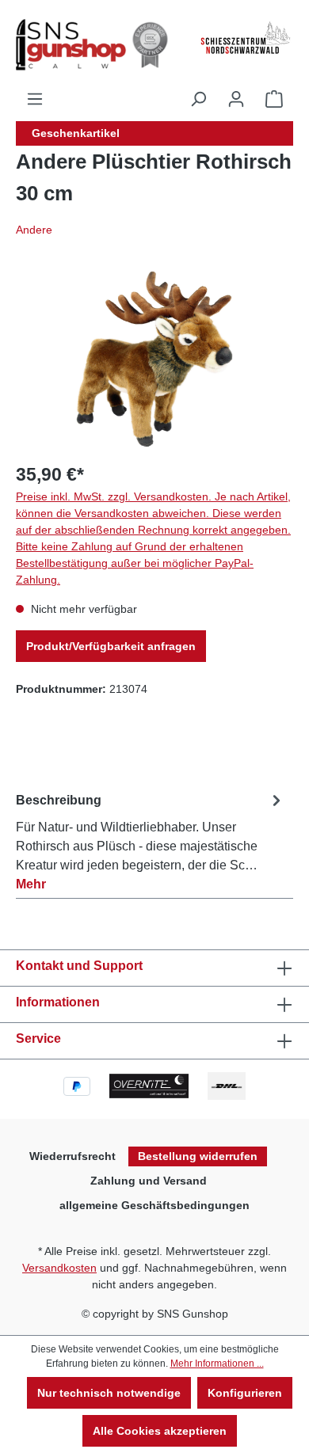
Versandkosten (59, 1267)
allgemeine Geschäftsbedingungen (154, 1205)
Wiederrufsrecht (72, 1156)
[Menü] (35, 99)
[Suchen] (198, 99)
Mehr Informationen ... (217, 1363)
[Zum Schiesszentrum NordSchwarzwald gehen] (244, 38)
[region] (154, 359)
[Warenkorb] (274, 99)
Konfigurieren (245, 1392)
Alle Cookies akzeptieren (160, 1430)
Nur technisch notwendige (109, 1392)
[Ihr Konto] (236, 99)
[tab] (150, 839)
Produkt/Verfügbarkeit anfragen (111, 646)
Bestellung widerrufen (198, 1156)
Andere (34, 229)
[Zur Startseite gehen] (90, 44)
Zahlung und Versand (148, 1180)
